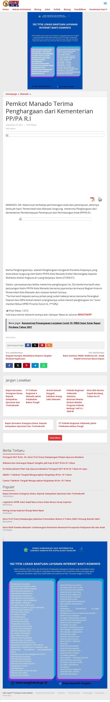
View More (55, 437)
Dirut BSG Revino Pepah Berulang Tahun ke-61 (95, 393)
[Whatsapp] (43, 365)
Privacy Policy (74, 693)
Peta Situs (7, 695)
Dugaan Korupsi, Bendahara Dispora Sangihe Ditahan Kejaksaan (29, 355)
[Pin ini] (26, 365)
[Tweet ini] (17, 365)
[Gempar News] (11, 3)
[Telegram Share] (35, 365)
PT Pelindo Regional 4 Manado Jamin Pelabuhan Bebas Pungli (33, 396)
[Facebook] (28, 345)
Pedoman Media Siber (45, 693)
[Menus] (105, 3)
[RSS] (49, 345)
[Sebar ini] (9, 365)
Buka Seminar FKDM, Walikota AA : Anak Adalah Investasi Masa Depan (83, 355)
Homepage (87, 693)
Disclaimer (99, 693)
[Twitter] (35, 345)
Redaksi (61, 693)
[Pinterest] (42, 345)
